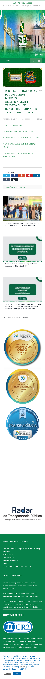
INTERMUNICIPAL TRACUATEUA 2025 (18, 131)
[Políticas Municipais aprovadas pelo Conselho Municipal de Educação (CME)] (22, 249)
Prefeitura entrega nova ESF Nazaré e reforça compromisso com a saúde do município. (22, 224)
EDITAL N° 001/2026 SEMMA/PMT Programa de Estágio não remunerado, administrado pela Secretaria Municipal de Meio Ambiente (23, 306)
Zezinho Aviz (10, 119)
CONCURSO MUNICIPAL (12, 125)
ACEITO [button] (16, 673)
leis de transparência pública (13, 647)
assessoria (19, 641)
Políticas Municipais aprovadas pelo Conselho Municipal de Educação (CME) (23, 5)
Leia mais (22, 667)
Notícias (39, 119)
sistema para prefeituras (32, 638)
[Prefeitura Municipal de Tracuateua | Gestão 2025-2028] (22, 36)
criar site (18, 638)
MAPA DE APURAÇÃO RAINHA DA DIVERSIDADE (22, 138)
